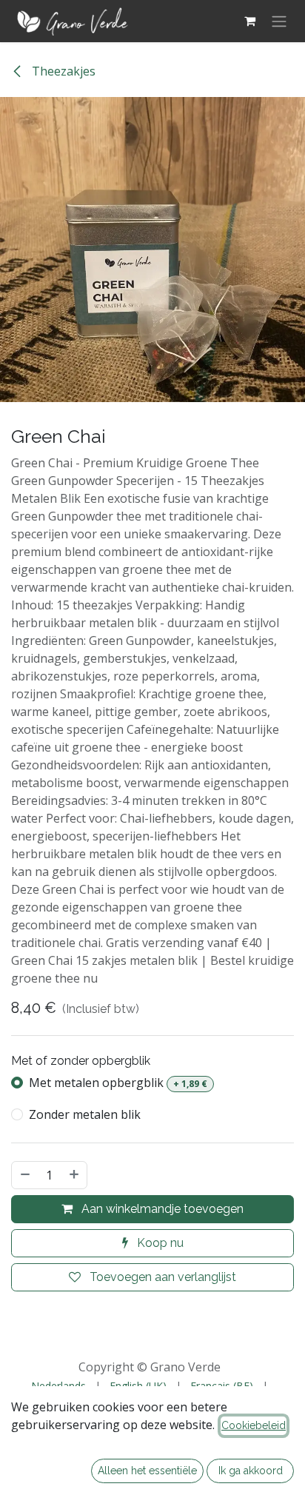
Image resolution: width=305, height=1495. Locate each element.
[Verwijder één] (24, 1175)
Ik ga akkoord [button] (250, 1470)
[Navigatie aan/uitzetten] (279, 21)
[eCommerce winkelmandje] (249, 21)
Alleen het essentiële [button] (147, 1470)
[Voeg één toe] (74, 1175)
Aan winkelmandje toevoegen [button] (161, 1209)
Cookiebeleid (253, 1425)
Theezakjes (62, 71)
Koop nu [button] (159, 1243)
